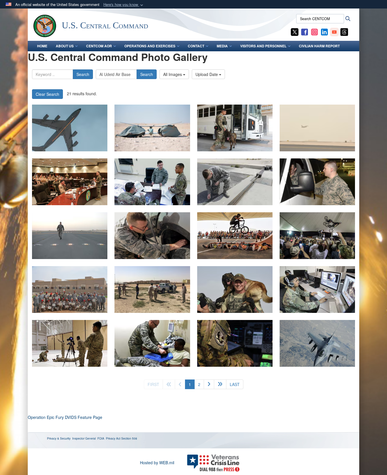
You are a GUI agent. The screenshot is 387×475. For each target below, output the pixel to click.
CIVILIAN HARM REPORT (319, 45)
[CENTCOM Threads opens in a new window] (344, 31)
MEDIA (222, 45)
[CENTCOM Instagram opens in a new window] (314, 31)
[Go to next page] (209, 384)
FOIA (100, 438)
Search (82, 74)
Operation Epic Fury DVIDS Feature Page (65, 417)
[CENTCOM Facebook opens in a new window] (304, 31)
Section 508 (129, 438)
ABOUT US (65, 45)
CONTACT (196, 45)
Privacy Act (113, 438)
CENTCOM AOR (99, 45)
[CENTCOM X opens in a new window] (294, 31)
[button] (123, 5)
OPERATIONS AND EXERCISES (149, 45)
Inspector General (84, 438)
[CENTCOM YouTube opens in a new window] (334, 31)
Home (42, 45)
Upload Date (207, 74)
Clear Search (47, 94)
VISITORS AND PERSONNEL (263, 45)
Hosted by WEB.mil (157, 462)
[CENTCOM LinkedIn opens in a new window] (324, 31)
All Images (173, 74)
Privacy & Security (59, 438)
